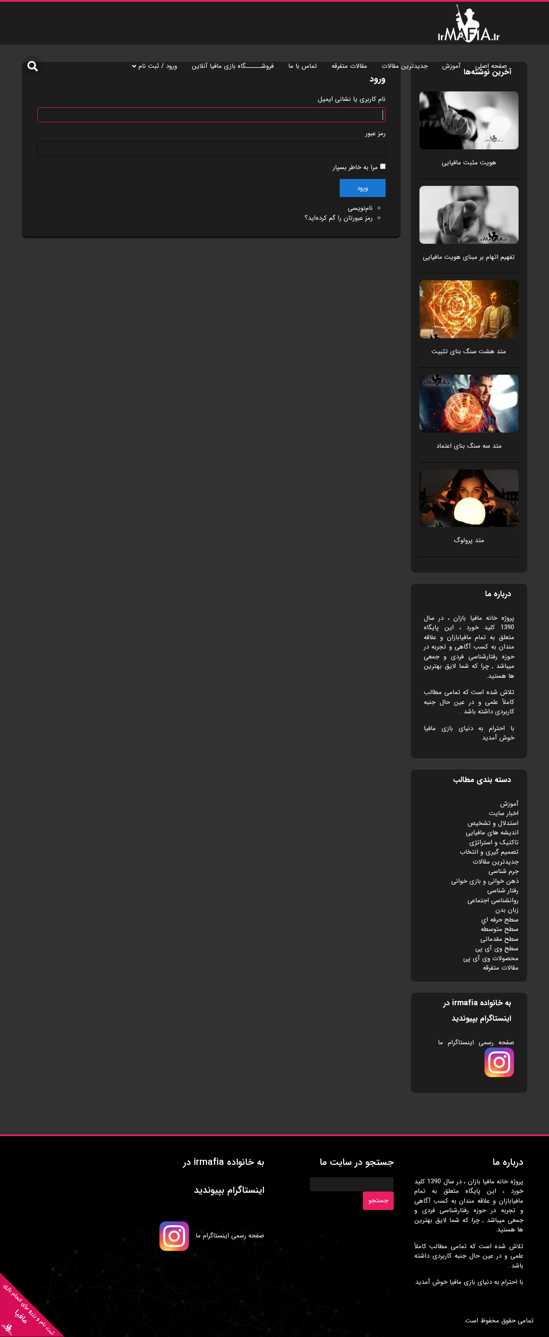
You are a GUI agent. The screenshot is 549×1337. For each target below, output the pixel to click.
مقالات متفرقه (349, 66)
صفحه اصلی (491, 66)
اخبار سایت (504, 813)
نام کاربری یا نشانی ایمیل (352, 99)
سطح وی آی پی (497, 948)
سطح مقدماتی (499, 939)
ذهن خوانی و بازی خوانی (485, 881)
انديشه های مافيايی (492, 833)
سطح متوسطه (500, 929)
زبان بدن (507, 910)
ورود (362, 188)
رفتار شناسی (503, 890)
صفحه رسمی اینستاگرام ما (476, 1042)
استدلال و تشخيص (493, 823)
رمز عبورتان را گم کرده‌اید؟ (339, 218)
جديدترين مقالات (405, 66)
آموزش (451, 66)
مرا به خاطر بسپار (355, 167)
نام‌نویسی (360, 208)
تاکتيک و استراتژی (494, 842)
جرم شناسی (504, 871)
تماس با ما (302, 66)
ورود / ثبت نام (158, 66)
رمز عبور (375, 134)
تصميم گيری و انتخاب (489, 852)
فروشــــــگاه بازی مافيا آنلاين (233, 66)
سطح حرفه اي (500, 920)
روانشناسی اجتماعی (493, 900)
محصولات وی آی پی (491, 958)
